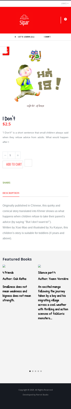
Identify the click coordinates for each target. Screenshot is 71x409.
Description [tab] (11, 193)
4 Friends (8, 272)
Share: (7, 182)
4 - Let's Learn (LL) (24, 36)
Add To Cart (14, 164)
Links (64, 3)
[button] (58, 20)
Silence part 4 (46, 272)
